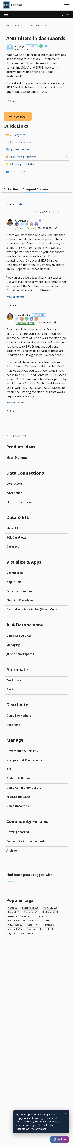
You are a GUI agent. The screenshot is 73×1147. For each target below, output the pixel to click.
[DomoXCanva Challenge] (22, 224)
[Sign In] (68, 14)
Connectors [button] (30, 912)
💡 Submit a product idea (20, 164)
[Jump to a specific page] (64, 212)
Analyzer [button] (35, 920)
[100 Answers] (32, 319)
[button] (9, 47)
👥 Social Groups (15, 171)
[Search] (61, 14)
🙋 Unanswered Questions (36, 156)
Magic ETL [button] (50, 907)
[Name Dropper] (27, 224)
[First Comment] (46, 46)
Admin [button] (44, 916)
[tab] (10, 189)
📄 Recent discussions (18, 142)
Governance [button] (34, 929)
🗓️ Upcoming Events (17, 149)
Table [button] (49, 929)
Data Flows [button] (33, 924)
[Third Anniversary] (36, 224)
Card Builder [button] (16, 920)
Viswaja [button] (20, 46)
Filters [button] (11, 881)
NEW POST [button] (20, 116)
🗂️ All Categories (15, 135)
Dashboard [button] (50, 912)
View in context (15, 296)
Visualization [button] (15, 924)
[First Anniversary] (41, 46)
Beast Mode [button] (30, 907)
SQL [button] (12, 933)
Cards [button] (12, 907)
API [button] (48, 920)
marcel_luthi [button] (23, 315)
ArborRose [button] (21, 220)
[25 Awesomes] (36, 319)
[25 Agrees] (32, 224)
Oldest (20, 204)
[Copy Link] (32, 49)
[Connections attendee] (17, 224)
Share (11, 101)
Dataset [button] (13, 912)
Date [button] (49, 924)
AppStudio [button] (15, 929)
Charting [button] (28, 916)
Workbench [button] (28, 933)
